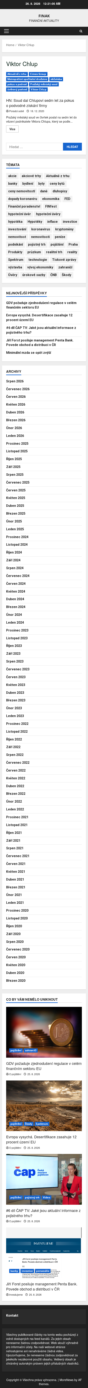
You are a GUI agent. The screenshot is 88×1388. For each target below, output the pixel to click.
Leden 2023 (15, 716)
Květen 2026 (15, 404)
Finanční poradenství (24, 206)
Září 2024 (13, 560)
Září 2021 (13, 841)
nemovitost (17, 237)
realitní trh (54, 252)
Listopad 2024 (17, 545)
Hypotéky (35, 222)
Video (46, 1197)
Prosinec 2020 (17, 910)
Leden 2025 (15, 529)
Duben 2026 (15, 412)
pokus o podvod (17, 84)
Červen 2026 (16, 397)
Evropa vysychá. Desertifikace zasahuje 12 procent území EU (41, 1139)
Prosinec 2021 (17, 817)
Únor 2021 (14, 895)
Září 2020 (13, 934)
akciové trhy (31, 176)
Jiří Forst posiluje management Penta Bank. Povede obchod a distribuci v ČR (41, 1286)
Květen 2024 (15, 591)
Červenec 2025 (17, 482)
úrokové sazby (33, 275)
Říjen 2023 (14, 646)
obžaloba (56, 79)
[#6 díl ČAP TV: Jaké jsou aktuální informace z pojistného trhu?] (44, 1179)
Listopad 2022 (17, 731)
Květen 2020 (15, 965)
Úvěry (12, 275)
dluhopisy (60, 191)
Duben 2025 (15, 506)
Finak (44, 15)
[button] (6, 31)
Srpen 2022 (15, 755)
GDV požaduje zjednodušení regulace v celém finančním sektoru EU (44, 1066)
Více (14, 129)
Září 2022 (13, 747)
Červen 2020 (16, 957)
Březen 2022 (15, 794)
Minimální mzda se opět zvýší (28, 353)
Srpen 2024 (15, 568)
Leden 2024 (15, 622)
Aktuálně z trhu (17, 74)
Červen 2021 (16, 864)
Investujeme (16, 1294)
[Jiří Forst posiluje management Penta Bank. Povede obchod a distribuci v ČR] (44, 1252)
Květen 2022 (15, 778)
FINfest (51, 206)
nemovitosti (40, 237)
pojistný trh (36, 244)
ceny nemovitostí (21, 191)
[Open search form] (81, 31)
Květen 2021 (15, 872)
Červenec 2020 (17, 949)
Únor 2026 (14, 428)
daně (43, 191)
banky (12, 184)
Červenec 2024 (17, 576)
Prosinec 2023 (17, 630)
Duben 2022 (15, 786)
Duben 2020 (15, 973)
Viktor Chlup (38, 89)
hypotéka (15, 222)
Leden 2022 (15, 809)
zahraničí (65, 267)
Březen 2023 (15, 700)
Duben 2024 (15, 599)
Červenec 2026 (17, 389)
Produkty (15, 252)
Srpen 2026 (15, 381)
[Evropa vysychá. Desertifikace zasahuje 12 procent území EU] (44, 1105)
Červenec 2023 (17, 669)
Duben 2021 (15, 879)
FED (67, 199)
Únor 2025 (14, 521)
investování (17, 229)
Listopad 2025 (17, 451)
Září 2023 (13, 654)
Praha (73, 244)
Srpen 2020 (15, 942)
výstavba (15, 267)
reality (72, 252)
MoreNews (66, 1380)
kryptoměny (64, 229)
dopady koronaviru (22, 199)
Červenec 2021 (17, 856)
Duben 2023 (15, 693)
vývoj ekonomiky (40, 267)
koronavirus (40, 229)
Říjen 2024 (14, 552)
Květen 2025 (15, 498)
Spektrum (15, 260)
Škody (66, 275)
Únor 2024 (14, 615)
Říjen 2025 (14, 459)
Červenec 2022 (17, 763)
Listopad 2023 (17, 638)
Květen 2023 (15, 685)
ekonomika (50, 199)
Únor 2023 (14, 708)
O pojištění (15, 1074)
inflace (52, 222)
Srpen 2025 (15, 475)
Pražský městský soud (44, 84)
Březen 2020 (15, 981)
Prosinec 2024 (17, 537)
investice (70, 222)
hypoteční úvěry (48, 214)
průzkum (34, 252)
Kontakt (12, 1315)
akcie (12, 176)
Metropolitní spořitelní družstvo (27, 79)
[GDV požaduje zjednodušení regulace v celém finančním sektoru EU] (44, 1032)
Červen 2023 (16, 677)
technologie (37, 260)
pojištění (57, 244)
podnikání (15, 244)
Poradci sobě (16, 111)
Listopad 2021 (17, 825)
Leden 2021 (15, 903)
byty (41, 184)
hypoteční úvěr (19, 214)
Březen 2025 (15, 513)
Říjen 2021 (14, 833)
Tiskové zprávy (64, 260)
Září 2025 (13, 467)
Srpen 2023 (15, 661)
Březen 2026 (15, 420)
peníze (60, 237)
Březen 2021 (15, 887)
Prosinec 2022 (17, 724)
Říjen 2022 (14, 739)
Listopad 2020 (17, 918)
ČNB (53, 275)
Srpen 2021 (15, 848)
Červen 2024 (16, 584)
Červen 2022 (16, 770)
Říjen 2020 (14, 926)
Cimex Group (38, 74)
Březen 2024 (15, 607)
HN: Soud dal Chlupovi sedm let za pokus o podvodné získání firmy (40, 102)
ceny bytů (57, 184)
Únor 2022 (14, 801)
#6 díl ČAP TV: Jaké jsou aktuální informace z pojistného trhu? (43, 1213)
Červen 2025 (16, 490)
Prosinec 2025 (17, 444)
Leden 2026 (15, 436)
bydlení (27, 184)
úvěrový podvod (17, 89)
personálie (42, 1271)
